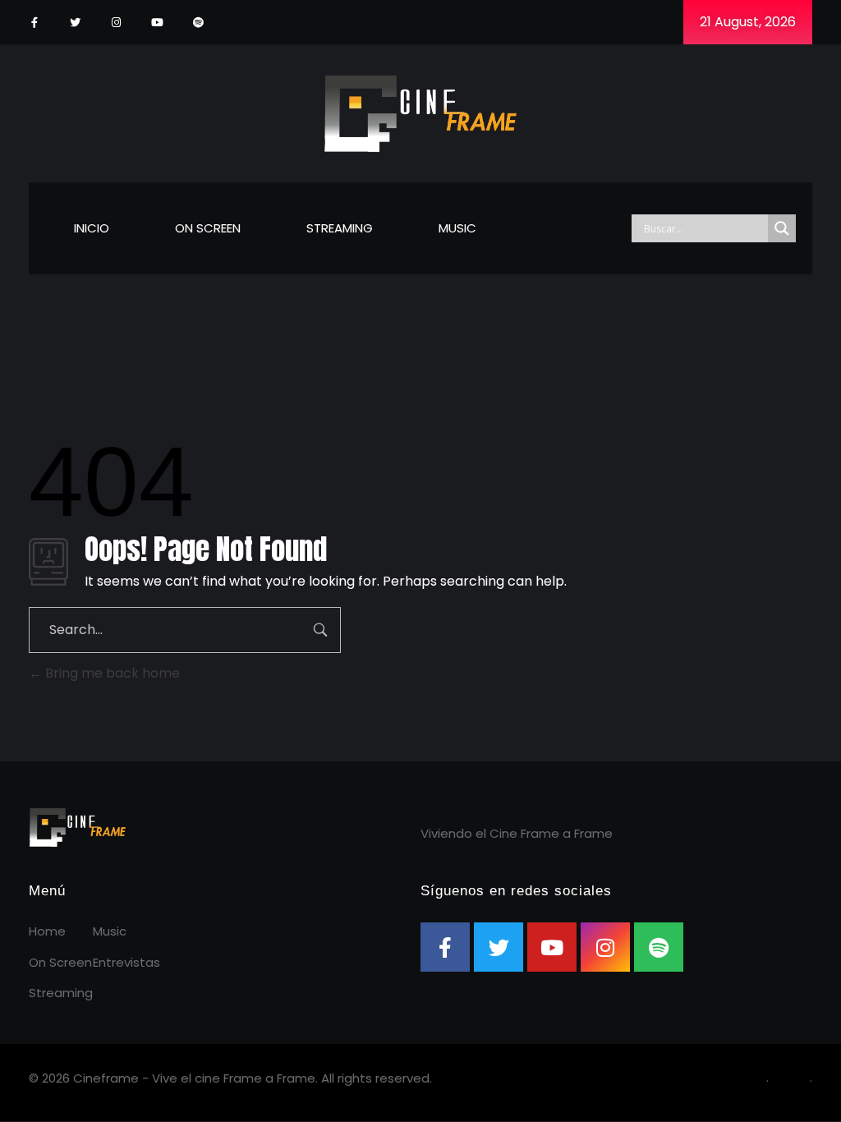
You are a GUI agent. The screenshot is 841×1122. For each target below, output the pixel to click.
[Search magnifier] (782, 228)
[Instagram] (116, 22)
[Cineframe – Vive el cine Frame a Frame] (421, 110)
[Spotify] (198, 22)
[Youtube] (157, 22)
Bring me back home (111, 673)
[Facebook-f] (34, 22)
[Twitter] (75, 22)
